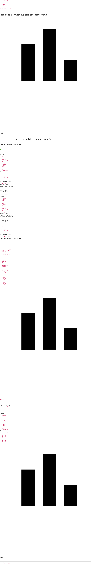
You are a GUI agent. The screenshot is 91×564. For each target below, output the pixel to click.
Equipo (3, 1)
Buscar (1, 133)
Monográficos (5, 163)
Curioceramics (5, 160)
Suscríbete (4, 279)
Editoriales (4, 159)
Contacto (4, 3)
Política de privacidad (6, 249)
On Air (3, 161)
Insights (3, 158)
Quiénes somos (5, 0)
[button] (45, 132)
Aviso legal (4, 247)
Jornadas (4, 156)
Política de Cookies (6, 250)
